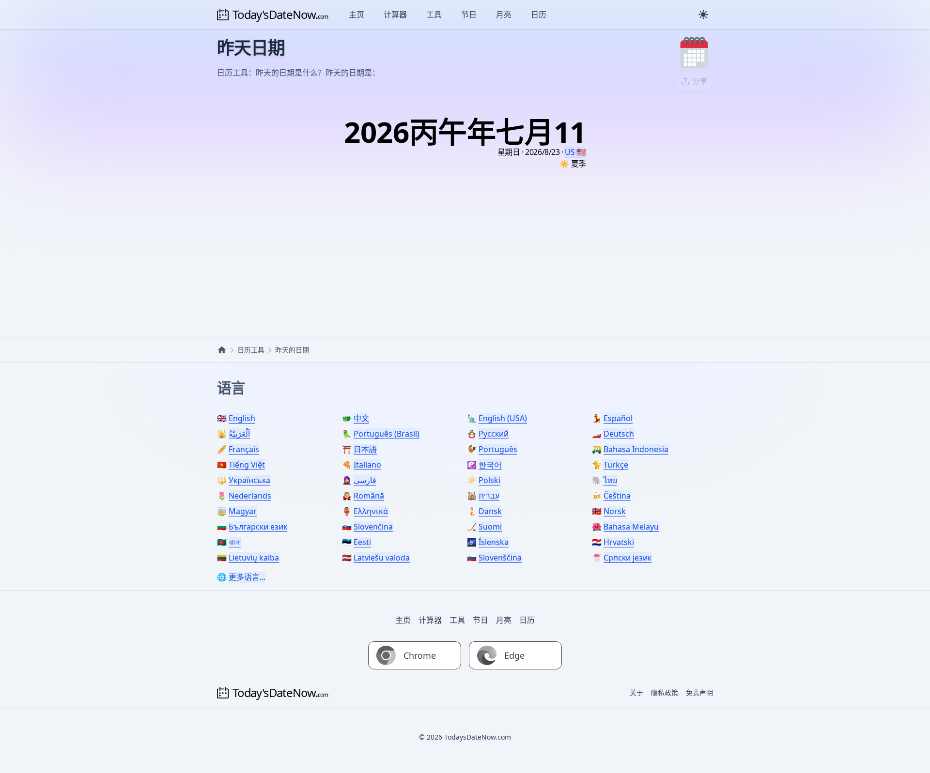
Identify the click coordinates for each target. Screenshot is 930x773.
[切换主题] (703, 14)
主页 (356, 14)
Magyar (243, 511)
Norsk (615, 511)
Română (369, 495)
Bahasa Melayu (631, 526)
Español (618, 418)
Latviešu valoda (382, 557)
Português (498, 449)
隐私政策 (664, 692)
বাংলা (235, 542)
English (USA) (503, 418)
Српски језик (627, 557)
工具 (434, 14)
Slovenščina (500, 557)
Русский (494, 433)
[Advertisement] (465, 240)
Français (244, 449)
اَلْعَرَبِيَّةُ (239, 433)
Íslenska (494, 542)
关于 (636, 692)
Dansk (490, 511)
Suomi (490, 526)
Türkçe (616, 464)
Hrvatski (619, 542)
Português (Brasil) (386, 433)
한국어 (490, 464)
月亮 (504, 14)
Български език (258, 526)
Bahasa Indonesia (636, 449)
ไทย (610, 480)
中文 (361, 418)
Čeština (617, 495)
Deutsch (619, 433)
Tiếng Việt (247, 464)
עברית (489, 495)
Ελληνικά (371, 511)
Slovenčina (373, 526)
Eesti (362, 542)
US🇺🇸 (575, 152)
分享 (700, 81)
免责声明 (699, 692)
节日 (469, 14)
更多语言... (247, 577)
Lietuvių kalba (254, 557)
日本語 (365, 449)
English (242, 418)
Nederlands (250, 495)
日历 (538, 14)
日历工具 (250, 349)
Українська (249, 480)
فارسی (365, 480)
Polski (489, 480)
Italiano (367, 464)
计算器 (395, 14)
